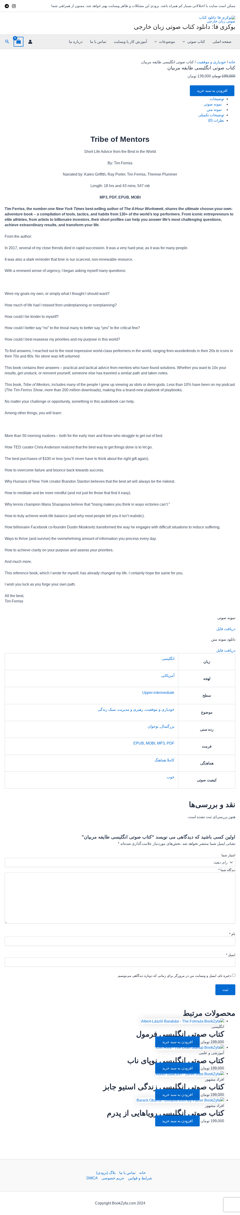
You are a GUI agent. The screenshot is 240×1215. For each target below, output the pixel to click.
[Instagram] (14, 6)
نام (232, 934)
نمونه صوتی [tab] (213, 104)
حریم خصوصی (112, 1178)
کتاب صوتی (196, 42)
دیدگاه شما (226, 870)
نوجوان (153, 726)
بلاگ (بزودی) (106, 1173)
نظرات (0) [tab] (216, 120)
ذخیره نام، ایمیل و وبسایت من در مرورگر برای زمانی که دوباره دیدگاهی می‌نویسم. (174, 976)
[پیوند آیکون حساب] (30, 42)
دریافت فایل (225, 629)
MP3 (161, 743)
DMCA (92, 1178)
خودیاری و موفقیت (211, 62)
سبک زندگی (107, 709)
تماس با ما (98, 42)
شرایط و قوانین (140, 1178)
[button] (7, 42)
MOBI (150, 743)
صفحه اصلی (222, 42)
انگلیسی (168, 659)
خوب (170, 777)
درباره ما (75, 42)
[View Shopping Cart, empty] (18, 41)
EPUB (138, 743)
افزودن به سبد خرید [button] (177, 1042)
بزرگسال (167, 726)
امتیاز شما (228, 855)
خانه (232, 62)
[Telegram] (7, 6)
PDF (170, 743)
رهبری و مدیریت (130, 709)
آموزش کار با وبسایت (130, 42)
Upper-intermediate (158, 693)
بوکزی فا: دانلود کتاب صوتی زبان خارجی (184, 26)
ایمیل (230, 955)
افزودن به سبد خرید (212, 91)
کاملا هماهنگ (164, 760)
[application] (185, 42)
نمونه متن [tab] (214, 110)
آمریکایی (167, 675)
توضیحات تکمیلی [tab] (211, 115)
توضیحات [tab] (217, 99)
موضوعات (167, 42)
